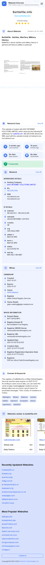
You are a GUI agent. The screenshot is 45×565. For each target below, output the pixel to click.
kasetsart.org (7, 488)
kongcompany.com (10, 542)
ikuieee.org (6, 473)
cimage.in (6, 549)
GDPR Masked (12, 292)
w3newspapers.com (10, 546)
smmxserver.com (9, 535)
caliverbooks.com (12, 440)
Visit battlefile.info (22, 16)
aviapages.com (8, 495)
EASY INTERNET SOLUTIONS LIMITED (21, 185)
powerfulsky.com (9, 524)
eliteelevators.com (10, 499)
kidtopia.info (7, 516)
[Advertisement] (22, 53)
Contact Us (22, 556)
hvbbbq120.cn (8, 470)
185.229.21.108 (12, 191)
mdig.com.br (7, 481)
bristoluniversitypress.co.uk (14, 492)
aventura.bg (7, 477)
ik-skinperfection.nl (10, 484)
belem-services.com (10, 531)
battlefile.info (18, 134)
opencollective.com (10, 538)
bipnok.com (7, 527)
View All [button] (40, 123)
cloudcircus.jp (8, 503)
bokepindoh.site (9, 520)
